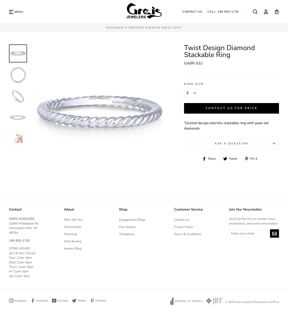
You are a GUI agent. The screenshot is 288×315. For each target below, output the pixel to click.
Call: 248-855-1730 (223, 11)
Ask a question (231, 143)
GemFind (273, 302)
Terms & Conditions (187, 234)
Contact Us (192, 11)
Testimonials (72, 227)
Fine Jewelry (127, 227)
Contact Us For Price (232, 108)
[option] (144, 27)
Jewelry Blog (72, 248)
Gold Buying (72, 241)
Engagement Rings (132, 220)
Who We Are (73, 220)
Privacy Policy (183, 227)
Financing (70, 234)
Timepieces (126, 234)
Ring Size (194, 84)
